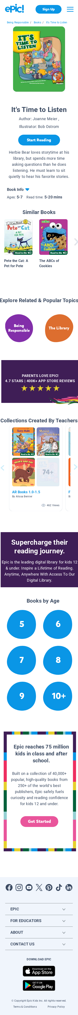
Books (37, 22)
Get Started (39, 821)
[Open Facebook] (9, 887)
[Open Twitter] (39, 887)
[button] (35, 468)
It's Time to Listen (56, 22)
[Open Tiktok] (58, 887)
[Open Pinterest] (49, 887)
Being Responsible (18, 22)
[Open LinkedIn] (68, 887)
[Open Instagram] (19, 887)
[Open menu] (70, 9)
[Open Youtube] (29, 887)
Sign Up (48, 9)
